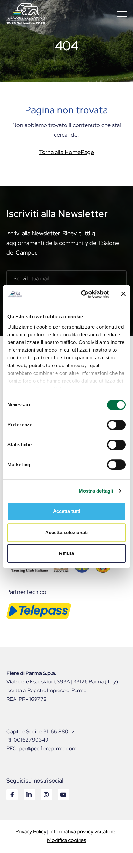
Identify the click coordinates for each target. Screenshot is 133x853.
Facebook (11, 794)
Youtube (63, 794)
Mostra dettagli (96, 491)
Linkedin (29, 794)
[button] (121, 13)
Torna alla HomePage (66, 152)
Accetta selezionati (66, 532)
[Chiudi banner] (123, 294)
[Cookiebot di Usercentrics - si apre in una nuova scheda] (82, 294)
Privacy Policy (30, 831)
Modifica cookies (66, 840)
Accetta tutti (66, 511)
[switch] (116, 425)
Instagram (46, 794)
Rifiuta (66, 553)
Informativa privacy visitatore (82, 831)
